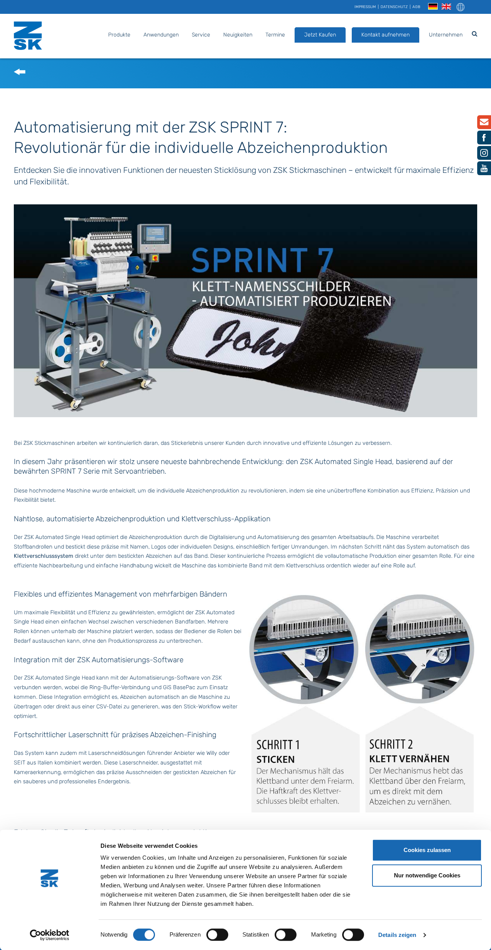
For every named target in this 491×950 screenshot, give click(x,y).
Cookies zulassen (427, 850)
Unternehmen (446, 35)
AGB (416, 7)
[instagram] (484, 154)
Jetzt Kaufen (320, 35)
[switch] (217, 934)
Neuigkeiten (237, 35)
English (446, 6)
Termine (275, 35)
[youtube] (484, 170)
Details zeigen (397, 935)
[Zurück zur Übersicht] (19, 73)
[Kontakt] (484, 123)
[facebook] (484, 139)
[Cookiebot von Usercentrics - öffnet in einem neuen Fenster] (49, 935)
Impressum (365, 7)
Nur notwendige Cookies (427, 875)
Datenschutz (394, 7)
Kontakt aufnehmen (385, 35)
